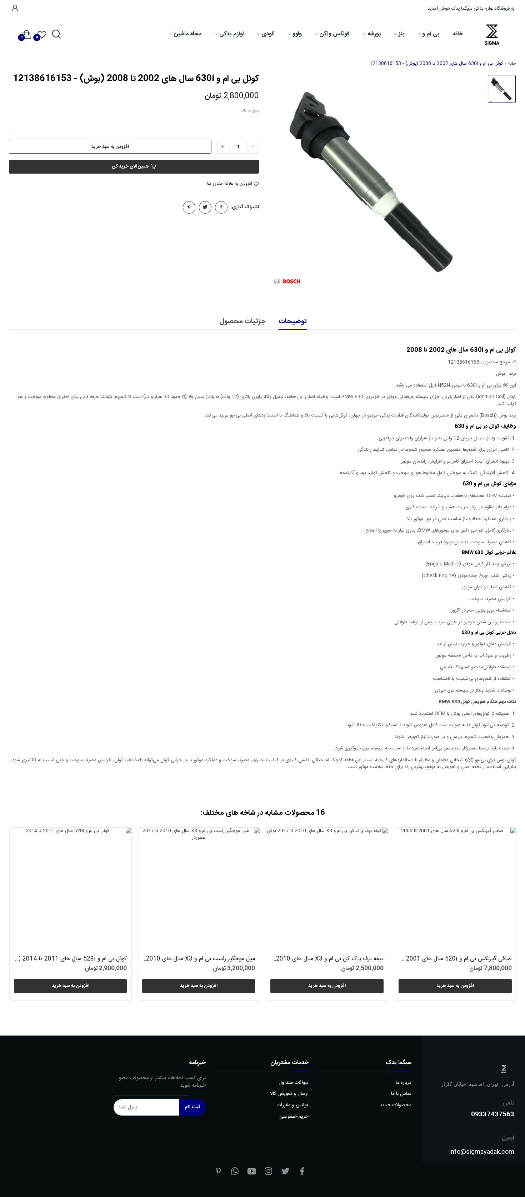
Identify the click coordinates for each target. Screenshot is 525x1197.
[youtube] (252, 1172)
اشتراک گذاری (221, 207)
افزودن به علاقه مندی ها (229, 184)
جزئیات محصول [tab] (242, 321)
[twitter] (285, 1172)
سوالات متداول (294, 1083)
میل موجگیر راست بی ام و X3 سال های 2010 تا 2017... (198, 959)
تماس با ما (401, 1094)
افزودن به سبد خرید (110, 147)
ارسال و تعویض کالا (289, 1094)
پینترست (189, 207)
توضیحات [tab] (293, 321)
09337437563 (492, 1114)
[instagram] (268, 1172)
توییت (205, 207)
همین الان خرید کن (130, 166)
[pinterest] (218, 1172)
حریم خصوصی (294, 1117)
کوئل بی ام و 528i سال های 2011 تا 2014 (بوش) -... (70, 959)
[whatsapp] (235, 1172)
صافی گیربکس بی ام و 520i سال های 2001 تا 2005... (455, 959)
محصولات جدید (395, 1105)
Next (498, 915)
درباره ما (403, 1083)
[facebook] (302, 1172)
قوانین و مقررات (292, 1105)
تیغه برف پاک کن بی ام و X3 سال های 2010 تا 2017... (326, 959)
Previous (26, 915)
